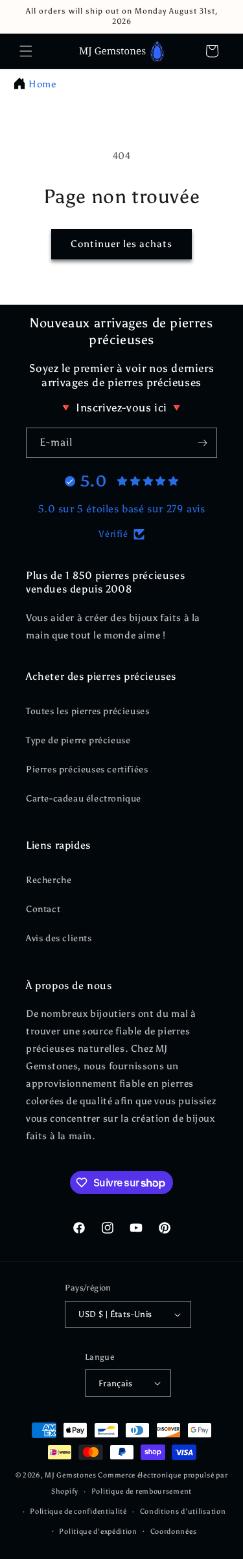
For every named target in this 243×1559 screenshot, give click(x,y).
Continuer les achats (121, 244)
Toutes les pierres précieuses (87, 711)
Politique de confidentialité (78, 1511)
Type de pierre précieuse (78, 740)
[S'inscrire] (202, 443)
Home (42, 84)
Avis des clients (59, 938)
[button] (26, 51)
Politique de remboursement (141, 1491)
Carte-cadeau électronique (83, 798)
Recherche (48, 880)
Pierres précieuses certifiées (87, 769)
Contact (43, 909)
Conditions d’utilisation (183, 1511)
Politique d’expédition (98, 1531)
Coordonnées (173, 1531)
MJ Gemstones (70, 1475)
